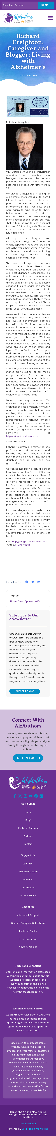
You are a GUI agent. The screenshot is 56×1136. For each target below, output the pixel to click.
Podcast (28, 836)
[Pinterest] (36, 796)
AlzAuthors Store (28, 871)
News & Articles (28, 946)
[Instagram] (25, 796)
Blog (28, 820)
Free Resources (28, 938)
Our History (28, 887)
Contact (28, 843)
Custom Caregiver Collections (28, 923)
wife (37, 601)
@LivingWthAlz (22, 544)
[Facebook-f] (15, 796)
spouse (29, 601)
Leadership (28, 879)
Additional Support (28, 915)
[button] (27, 582)
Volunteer (28, 863)
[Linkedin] (41, 796)
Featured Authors (28, 828)
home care (16, 601)
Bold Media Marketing (35, 1128)
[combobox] (20, 5)
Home (28, 812)
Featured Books (28, 931)
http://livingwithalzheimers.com (23, 436)
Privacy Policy (28, 895)
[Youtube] (31, 796)
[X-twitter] (20, 796)
